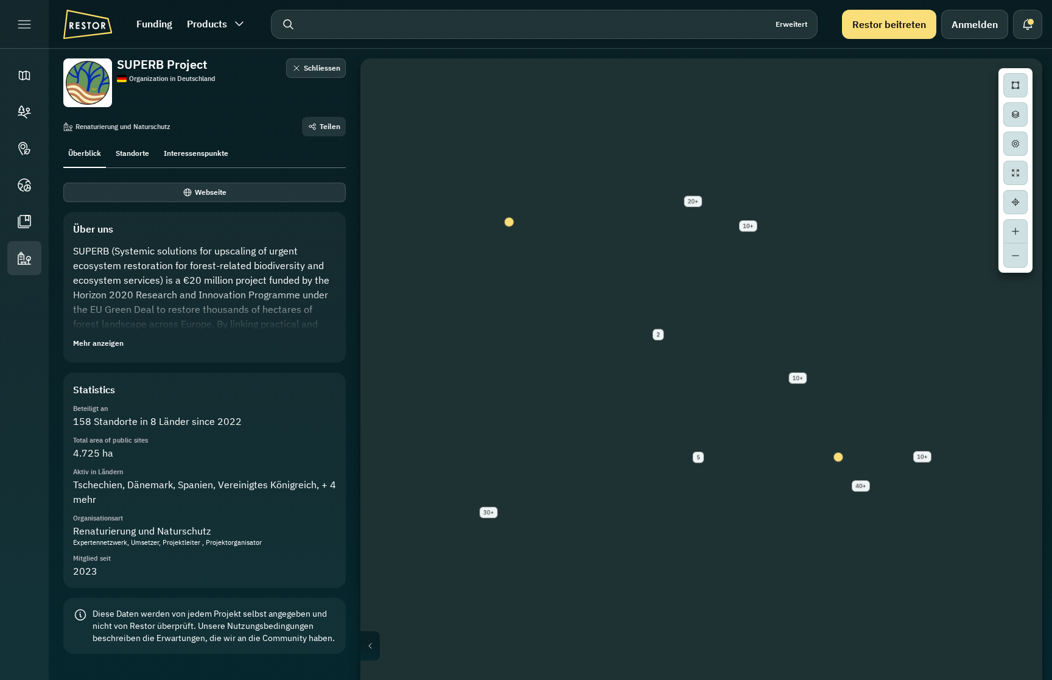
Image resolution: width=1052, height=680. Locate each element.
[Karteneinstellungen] (1015, 143)
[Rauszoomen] (1015, 256)
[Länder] (24, 185)
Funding (154, 24)
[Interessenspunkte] (24, 148)
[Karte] (24, 75)
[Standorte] (24, 112)
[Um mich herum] (1015, 202)
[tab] (84, 152)
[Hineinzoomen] (1015, 231)
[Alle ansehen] (1015, 173)
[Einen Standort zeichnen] (1015, 85)
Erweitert (791, 24)
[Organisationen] (24, 258)
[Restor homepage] (87, 24)
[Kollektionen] (24, 222)
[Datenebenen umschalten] (1015, 114)
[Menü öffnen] (24, 24)
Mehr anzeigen (98, 343)
